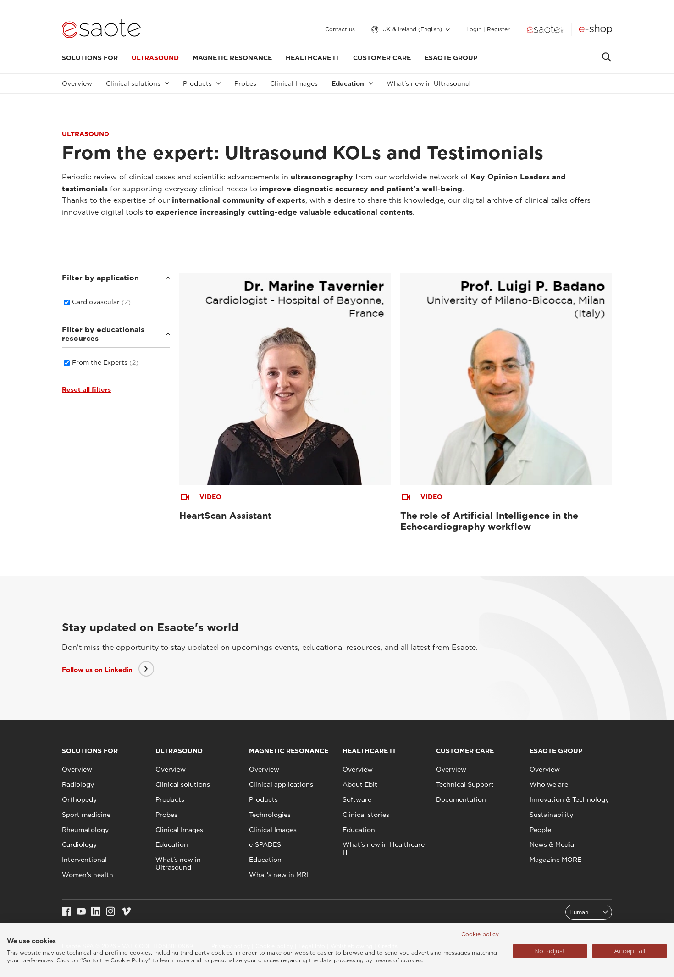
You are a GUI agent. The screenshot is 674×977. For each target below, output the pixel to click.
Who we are (549, 784)
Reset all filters (86, 389)
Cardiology (79, 844)
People (540, 829)
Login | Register (488, 29)
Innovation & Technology (569, 799)
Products (169, 799)
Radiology (78, 784)
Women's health (87, 874)
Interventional (84, 859)
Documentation (461, 799)
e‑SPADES (265, 844)
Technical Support (465, 784)
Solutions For (90, 57)
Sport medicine (86, 814)
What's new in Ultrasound (428, 83)
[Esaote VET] (545, 29)
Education (171, 844)
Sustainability (551, 814)
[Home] (101, 29)
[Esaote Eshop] (595, 29)
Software (357, 799)
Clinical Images (294, 83)
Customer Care (382, 57)
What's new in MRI (278, 874)
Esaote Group (451, 57)
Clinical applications (281, 784)
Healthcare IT (312, 57)
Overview (77, 83)
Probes (245, 83)
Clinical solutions (182, 784)
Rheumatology (85, 829)
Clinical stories (366, 814)
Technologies (270, 814)
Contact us (340, 29)
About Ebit (360, 784)
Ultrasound (155, 57)
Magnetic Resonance (232, 57)
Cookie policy (480, 934)
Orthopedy (79, 799)
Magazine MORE (555, 859)
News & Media (552, 844)
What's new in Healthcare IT (384, 848)
